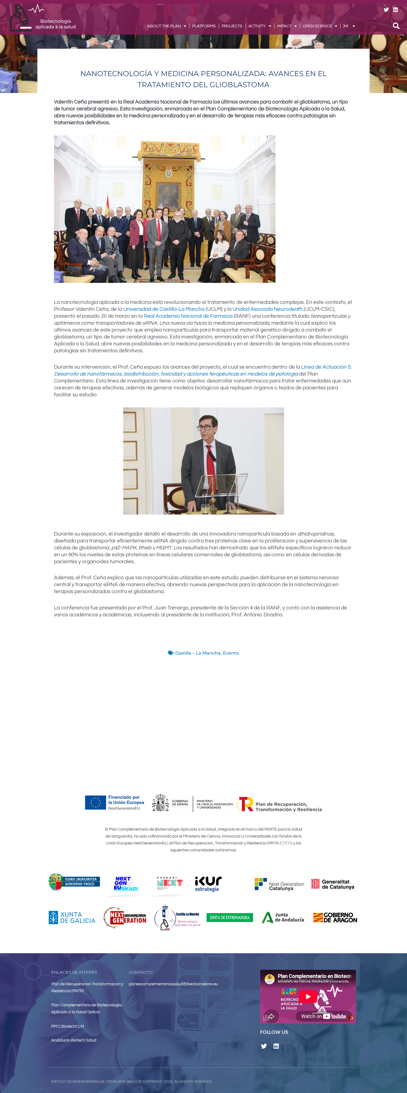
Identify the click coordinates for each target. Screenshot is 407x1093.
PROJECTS (232, 26)
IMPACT (284, 26)
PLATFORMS (204, 26)
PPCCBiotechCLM (67, 1026)
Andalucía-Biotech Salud (73, 1040)
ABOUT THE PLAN (164, 26)
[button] (267, 1081)
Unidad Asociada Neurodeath (268, 309)
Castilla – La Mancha (198, 653)
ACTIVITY (257, 26)
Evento (231, 653)
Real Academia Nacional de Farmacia (188, 316)
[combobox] (375, 26)
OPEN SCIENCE (317, 26)
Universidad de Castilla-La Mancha (164, 309)
